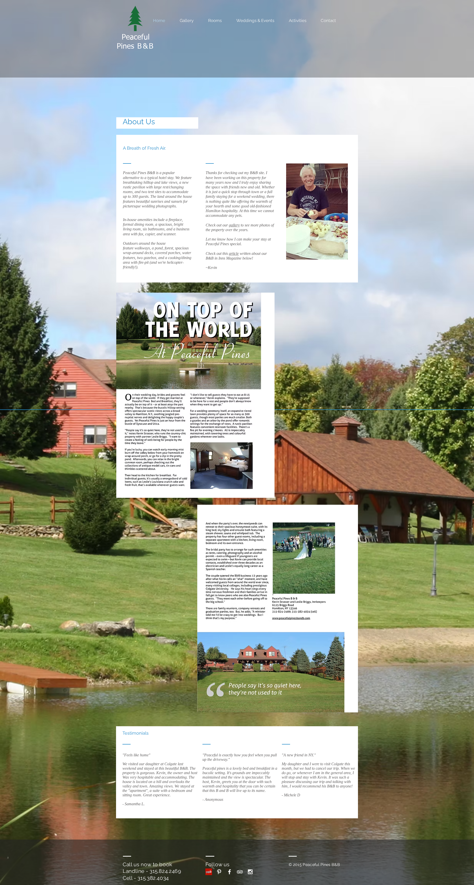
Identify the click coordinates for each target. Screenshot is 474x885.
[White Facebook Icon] (229, 871)
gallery (234, 225)
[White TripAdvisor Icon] (240, 871)
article (234, 253)
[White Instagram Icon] (250, 871)
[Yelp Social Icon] (208, 871)
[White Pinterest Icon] (219, 871)
